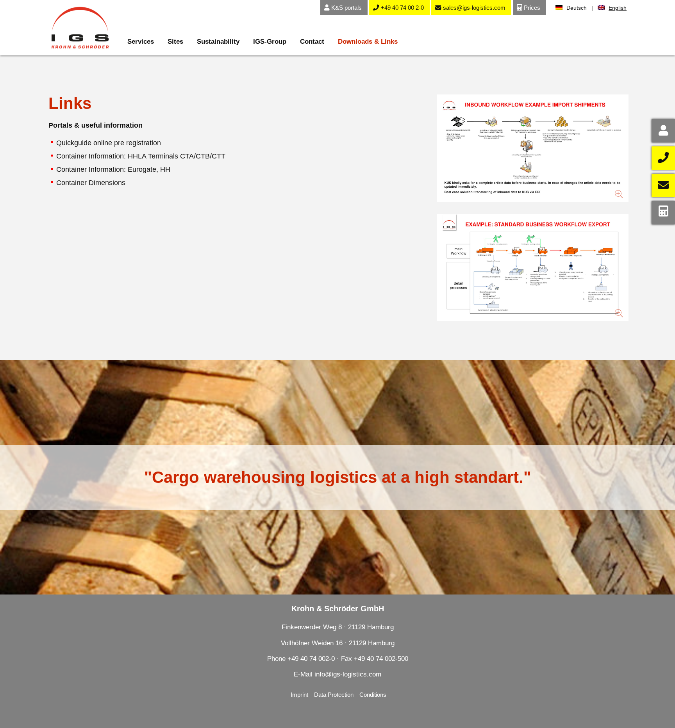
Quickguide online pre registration (108, 143)
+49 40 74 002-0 (312, 658)
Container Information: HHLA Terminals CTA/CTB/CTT (140, 156)
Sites (175, 41)
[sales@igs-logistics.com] (663, 185)
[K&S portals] (663, 130)
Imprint (299, 694)
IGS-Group (269, 41)
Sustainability (218, 41)
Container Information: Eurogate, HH (113, 169)
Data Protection (334, 694)
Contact (312, 41)
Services (140, 41)
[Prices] (663, 212)
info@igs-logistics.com (347, 674)
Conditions (372, 694)
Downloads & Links (368, 41)
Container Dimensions (90, 183)
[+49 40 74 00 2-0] (663, 158)
